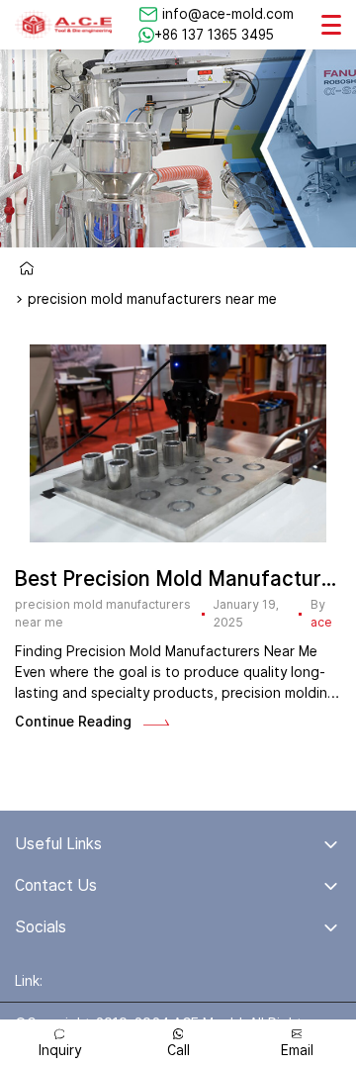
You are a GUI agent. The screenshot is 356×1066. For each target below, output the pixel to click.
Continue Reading (73, 721)
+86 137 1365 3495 (214, 35)
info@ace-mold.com (228, 14)
